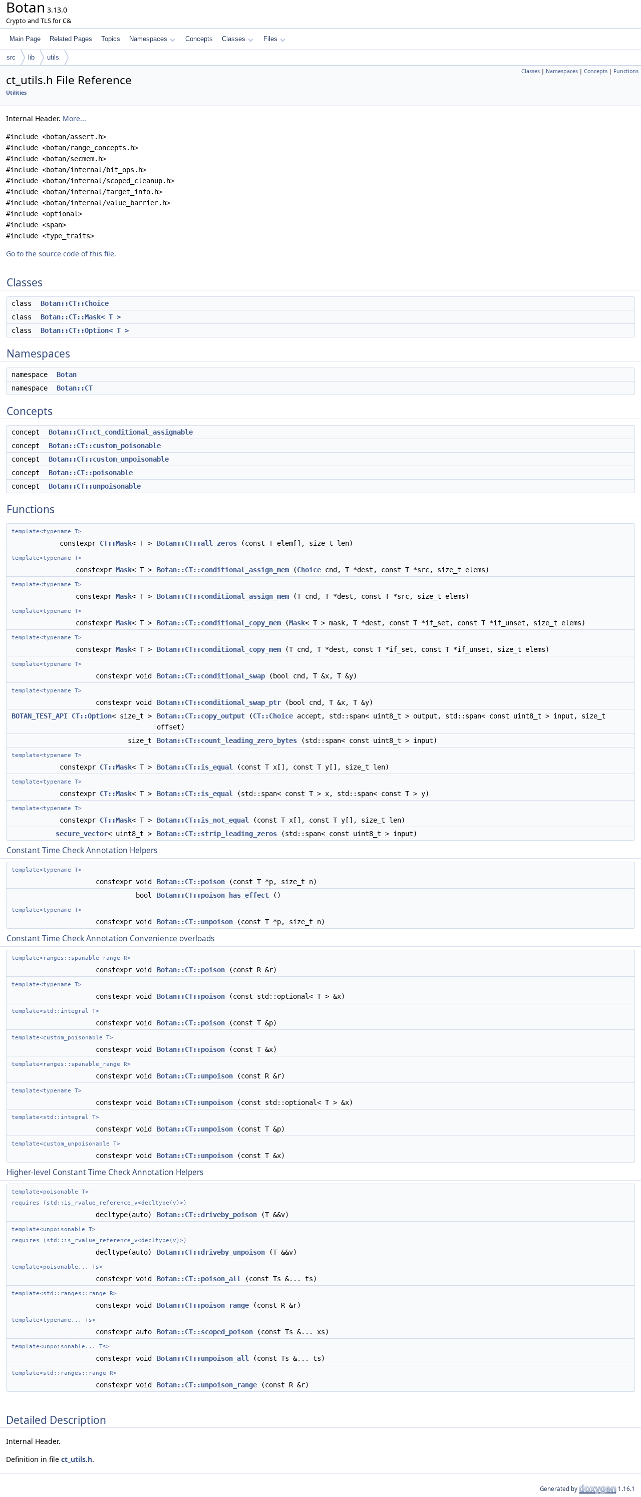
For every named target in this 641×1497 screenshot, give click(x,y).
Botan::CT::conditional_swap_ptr (219, 702)
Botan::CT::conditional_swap (211, 676)
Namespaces (148, 39)
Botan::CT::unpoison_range (207, 1385)
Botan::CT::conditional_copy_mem (219, 623)
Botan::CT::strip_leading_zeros (217, 834)
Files (270, 39)
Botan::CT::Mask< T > (81, 317)
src (11, 57)
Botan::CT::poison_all (199, 1279)
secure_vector (82, 834)
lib (31, 57)
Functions (625, 71)
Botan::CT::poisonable (91, 473)
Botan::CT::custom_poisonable (105, 446)
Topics (110, 39)
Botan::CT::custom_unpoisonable (109, 459)
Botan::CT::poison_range (203, 1305)
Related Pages (71, 39)
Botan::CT (75, 388)
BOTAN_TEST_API (40, 716)
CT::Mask (116, 543)
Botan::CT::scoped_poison (205, 1332)
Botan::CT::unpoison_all (203, 1358)
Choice (309, 570)
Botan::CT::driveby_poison (207, 1215)
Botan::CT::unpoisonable (95, 486)
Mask (124, 570)
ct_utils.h (76, 1459)
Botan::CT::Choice (75, 303)
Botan (67, 374)
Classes (233, 39)
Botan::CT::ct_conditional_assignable (121, 432)
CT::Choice (273, 716)
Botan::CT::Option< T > (85, 330)
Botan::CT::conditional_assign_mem (223, 570)
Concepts (199, 39)
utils (53, 57)
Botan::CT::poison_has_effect (213, 895)
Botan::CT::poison (191, 882)
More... (74, 118)
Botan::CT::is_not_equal (203, 820)
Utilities (16, 92)
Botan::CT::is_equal (195, 767)
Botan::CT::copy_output (201, 716)
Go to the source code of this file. (61, 253)
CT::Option (92, 716)
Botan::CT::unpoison (195, 922)
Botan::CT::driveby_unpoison (211, 1252)
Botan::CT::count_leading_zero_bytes (227, 740)
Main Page (25, 39)
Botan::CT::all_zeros (197, 543)
